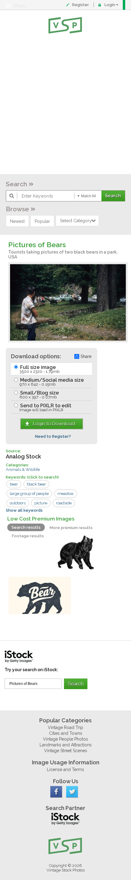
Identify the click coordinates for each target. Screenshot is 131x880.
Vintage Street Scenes (65, 750)
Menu (20, 6)
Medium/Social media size (51, 382)
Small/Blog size (39, 394)
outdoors (18, 503)
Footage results (28, 536)
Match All (88, 196)
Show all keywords (24, 510)
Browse (17, 209)
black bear (36, 484)
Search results (26, 527)
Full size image (39, 369)
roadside (64, 503)
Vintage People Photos (65, 739)
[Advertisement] (65, 105)
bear (14, 484)
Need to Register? (53, 436)
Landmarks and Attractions (66, 744)
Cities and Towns (65, 733)
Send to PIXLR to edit (45, 407)
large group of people (29, 493)
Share (85, 356)
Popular (42, 221)
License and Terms (65, 769)
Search (16, 184)
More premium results (71, 527)
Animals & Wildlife (23, 469)
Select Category (76, 220)
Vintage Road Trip (65, 727)
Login (109, 4)
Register (80, 4)
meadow (66, 493)
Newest (17, 221)
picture (40, 503)
